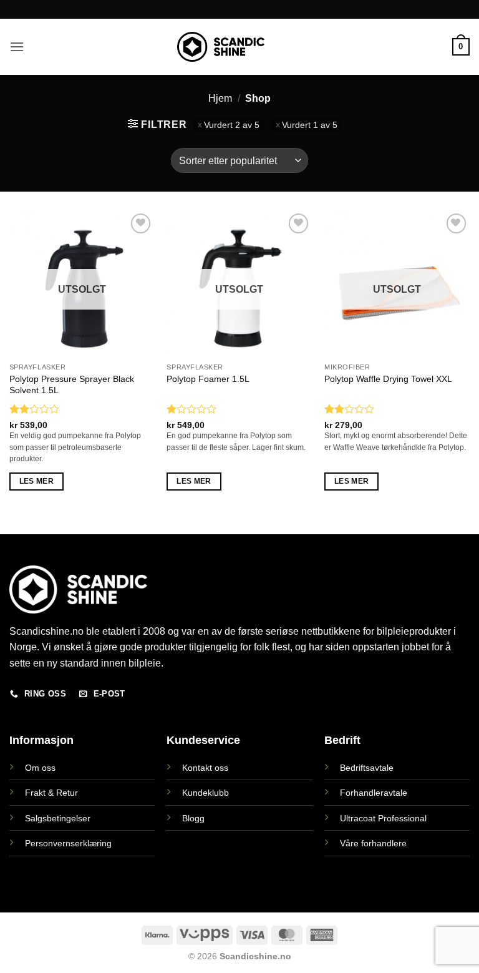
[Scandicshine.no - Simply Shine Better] (220, 47)
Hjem (220, 98)
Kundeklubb (205, 793)
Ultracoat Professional (383, 818)
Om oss (40, 768)
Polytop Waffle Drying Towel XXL (388, 379)
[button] (16, 46)
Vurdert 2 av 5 (231, 125)
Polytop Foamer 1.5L (208, 379)
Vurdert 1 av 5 (309, 125)
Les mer (36, 481)
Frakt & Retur (51, 793)
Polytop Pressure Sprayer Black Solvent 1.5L (71, 385)
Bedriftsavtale (367, 768)
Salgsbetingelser (57, 818)
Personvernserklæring (68, 843)
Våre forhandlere (373, 843)
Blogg (193, 818)
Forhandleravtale (373, 793)
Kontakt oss (205, 768)
